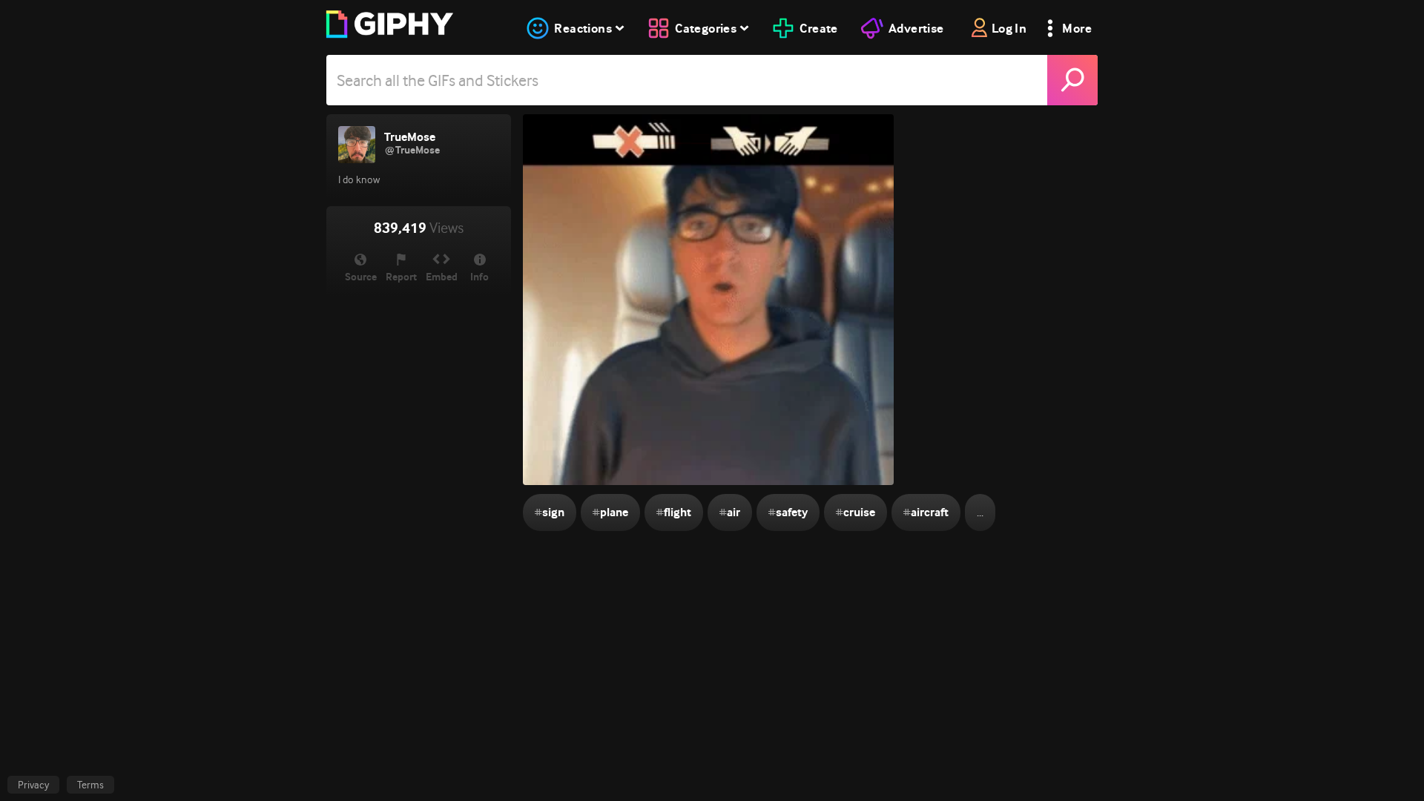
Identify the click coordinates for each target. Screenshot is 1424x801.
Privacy (33, 785)
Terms (90, 785)
